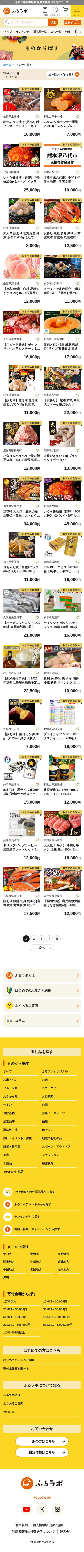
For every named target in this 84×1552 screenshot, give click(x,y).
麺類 (45, 1121)
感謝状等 (47, 1163)
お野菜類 (47, 1096)
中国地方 (9, 1269)
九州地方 (63, 1269)
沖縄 (6, 1277)
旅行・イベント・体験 (17, 1138)
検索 (53, 22)
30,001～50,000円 (55, 1309)
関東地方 (9, 1261)
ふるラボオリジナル (55, 1071)
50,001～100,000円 (16, 1317)
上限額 (45, 15)
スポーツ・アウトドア (56, 1146)
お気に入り (55, 15)
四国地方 (36, 1269)
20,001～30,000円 (15, 1309)
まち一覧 (56, 31)
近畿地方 (63, 1261)
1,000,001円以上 (14, 1332)
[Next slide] (80, 32)
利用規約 (21, 1525)
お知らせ (9, 1412)
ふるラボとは (11, 1394)
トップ (8, 31)
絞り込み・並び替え (61, 74)
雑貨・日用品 (11, 1146)
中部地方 (36, 1261)
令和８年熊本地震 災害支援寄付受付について (42, 2)
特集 (68, 31)
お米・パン (10, 1079)
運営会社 (66, 1531)
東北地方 (63, 1254)
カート (65, 15)
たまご (7, 1104)
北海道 (34, 1254)
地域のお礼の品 (52, 1138)
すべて (7, 1071)
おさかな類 (10, 1096)
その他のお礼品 (13, 1171)
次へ (42, 947)
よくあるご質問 (13, 1403)
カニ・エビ (49, 1088)
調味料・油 (10, 1129)
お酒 (45, 1104)
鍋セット (47, 1129)
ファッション (50, 1155)
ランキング (22, 31)
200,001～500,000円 (16, 1324)
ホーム (7, 64)
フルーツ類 (10, 1088)
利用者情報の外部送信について (33, 1531)
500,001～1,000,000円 (58, 1324)
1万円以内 (9, 1301)
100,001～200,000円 (56, 1317)
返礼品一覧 (40, 31)
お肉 (45, 1079)
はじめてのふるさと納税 (19, 1360)
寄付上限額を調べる (16, 1368)
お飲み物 (9, 1113)
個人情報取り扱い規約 (48, 1525)
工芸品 (7, 1163)
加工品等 (9, 1121)
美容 (6, 1155)
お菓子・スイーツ (53, 1113)
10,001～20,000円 (55, 1301)
